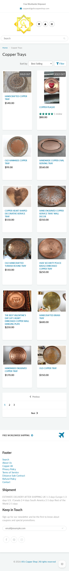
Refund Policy (9, 478)
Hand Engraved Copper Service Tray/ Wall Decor (51, 214)
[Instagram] (21, 539)
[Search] (64, 38)
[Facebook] (6, 539)
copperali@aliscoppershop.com (36, 8)
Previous (36, 397)
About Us (7, 462)
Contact (6, 482)
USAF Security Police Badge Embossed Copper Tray (50, 266)
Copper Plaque (47, 107)
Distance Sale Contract (13, 475)
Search (5, 459)
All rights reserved (47, 561)
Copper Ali (7, 466)
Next (33, 413)
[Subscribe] (62, 528)
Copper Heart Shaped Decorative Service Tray (16, 214)
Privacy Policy (9, 469)
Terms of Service (10, 472)
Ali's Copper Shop (29, 561)
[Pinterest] (14, 539)
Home (5, 48)
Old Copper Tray (48, 368)
